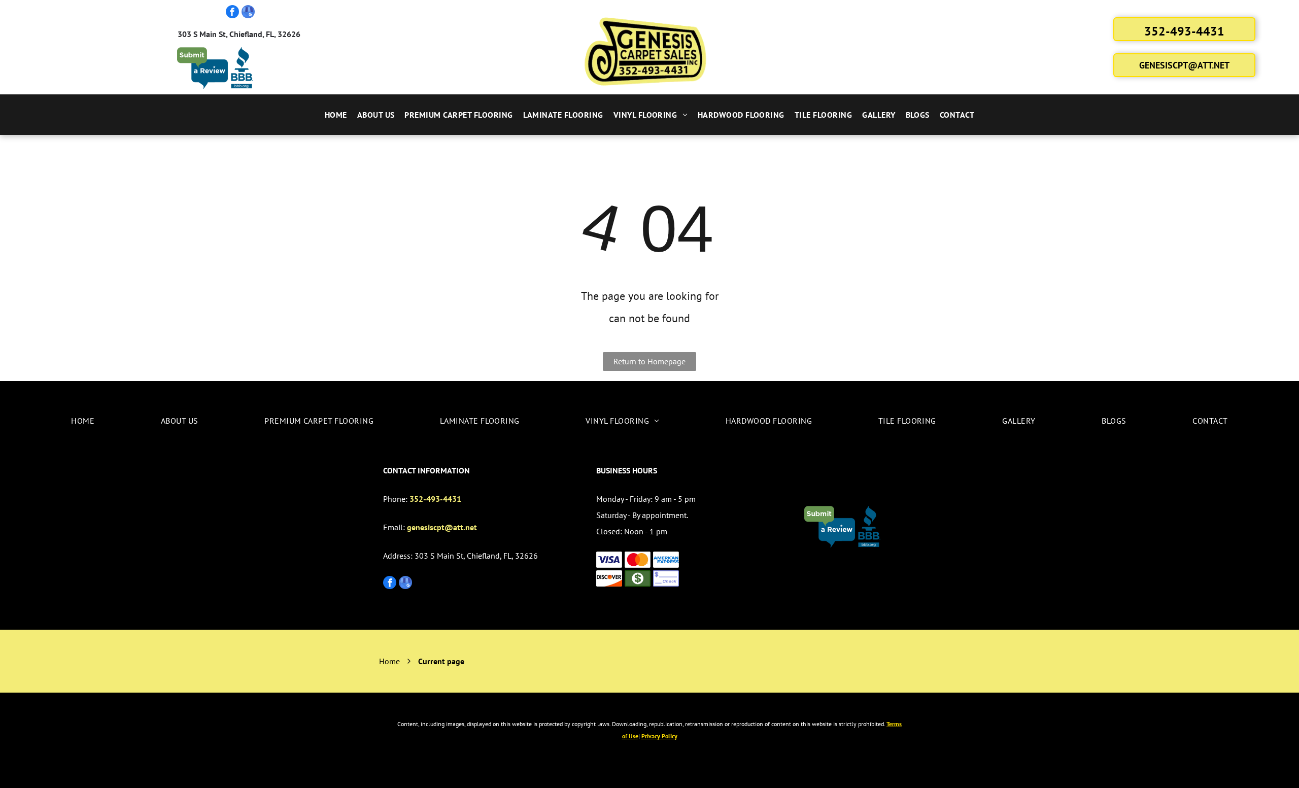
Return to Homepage (649, 361)
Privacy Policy (659, 736)
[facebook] (232, 13)
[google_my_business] (248, 13)
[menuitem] (336, 115)
